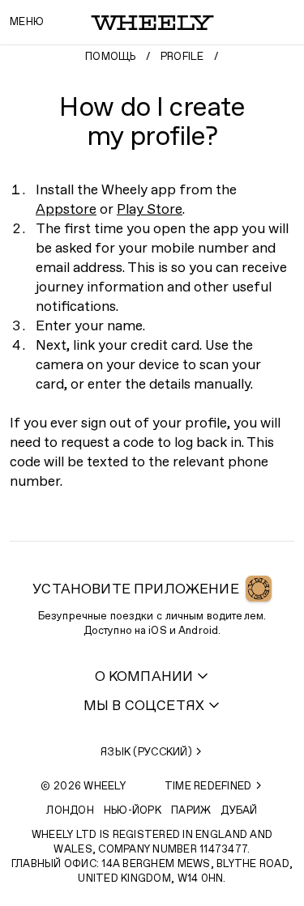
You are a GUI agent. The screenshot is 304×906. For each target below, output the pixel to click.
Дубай (239, 811)
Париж (191, 811)
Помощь (110, 57)
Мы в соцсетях (143, 706)
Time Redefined (208, 786)
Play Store (149, 210)
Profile (182, 57)
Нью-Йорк (132, 811)
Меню (27, 22)
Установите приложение (135, 590)
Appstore (66, 210)
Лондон (70, 811)
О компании (144, 677)
